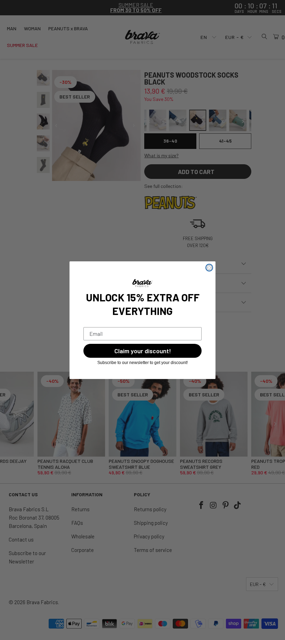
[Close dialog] (209, 267)
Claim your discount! (142, 351)
